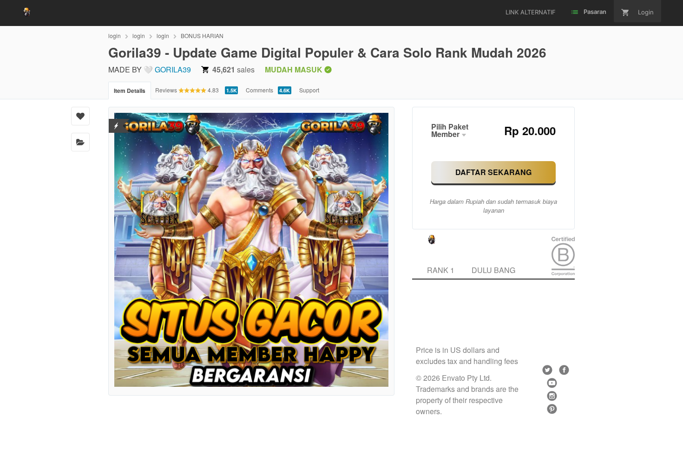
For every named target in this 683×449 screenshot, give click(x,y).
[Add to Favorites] (80, 116)
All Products (490, 322)
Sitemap (428, 333)
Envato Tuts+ (437, 322)
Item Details (129, 90)
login (114, 35)
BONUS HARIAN (202, 35)
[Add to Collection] (80, 142)
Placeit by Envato (443, 311)
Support (309, 90)
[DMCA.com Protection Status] (116, 120)
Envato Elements (442, 300)
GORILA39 (173, 69)
